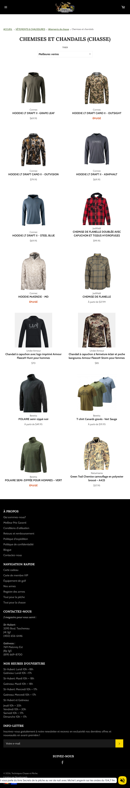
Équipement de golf (14, 580)
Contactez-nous (12, 555)
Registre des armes (14, 591)
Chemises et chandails (83, 29)
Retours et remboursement (18, 533)
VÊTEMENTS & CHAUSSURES (30, 29)
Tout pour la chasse (14, 602)
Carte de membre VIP (15, 575)
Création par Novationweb (15, 777)
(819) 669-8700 (12, 654)
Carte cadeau (10, 570)
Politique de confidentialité (18, 544)
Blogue (7, 549)
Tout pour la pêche (14, 597)
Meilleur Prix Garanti (14, 522)
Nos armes (9, 586)
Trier (65, 47)
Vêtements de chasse (58, 29)
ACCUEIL (7, 29)
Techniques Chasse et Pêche (25, 773)
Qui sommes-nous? (14, 517)
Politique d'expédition (15, 539)
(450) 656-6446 (13, 635)
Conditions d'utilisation (16, 528)
